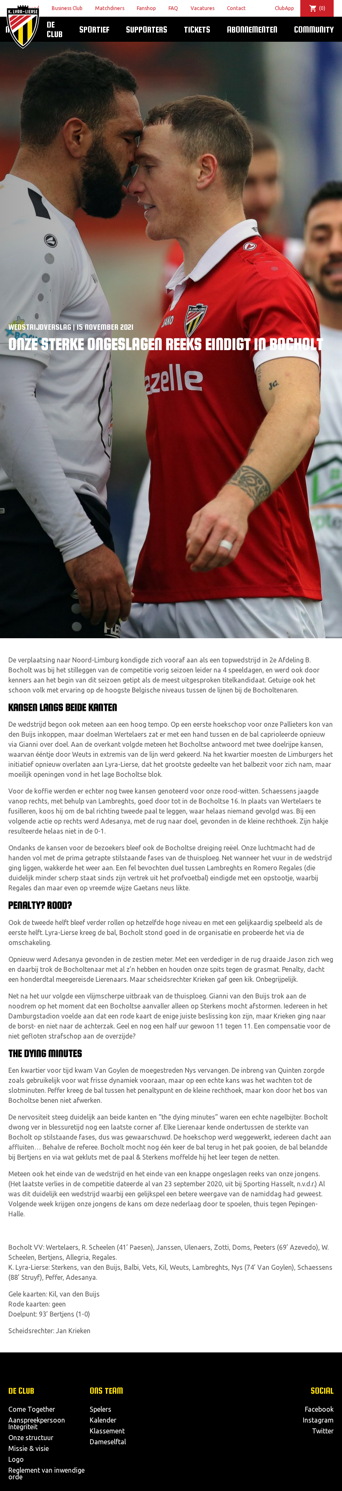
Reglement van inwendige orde (46, 1473)
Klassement (107, 1431)
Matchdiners (109, 8)
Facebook (319, 1409)
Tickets (197, 29)
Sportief (94, 29)
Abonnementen (252, 29)
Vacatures (202, 8)
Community (314, 29)
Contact (236, 8)
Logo (16, 1459)
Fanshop (146, 8)
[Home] (23, 26)
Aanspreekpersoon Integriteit (36, 1423)
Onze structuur (30, 1437)
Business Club (67, 8)
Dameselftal (108, 1442)
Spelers (100, 1409)
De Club (55, 29)
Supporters (146, 29)
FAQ (173, 8)
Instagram (318, 1420)
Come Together (31, 1409)
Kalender (103, 1420)
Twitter (323, 1431)
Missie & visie (28, 1448)
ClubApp (284, 8)
